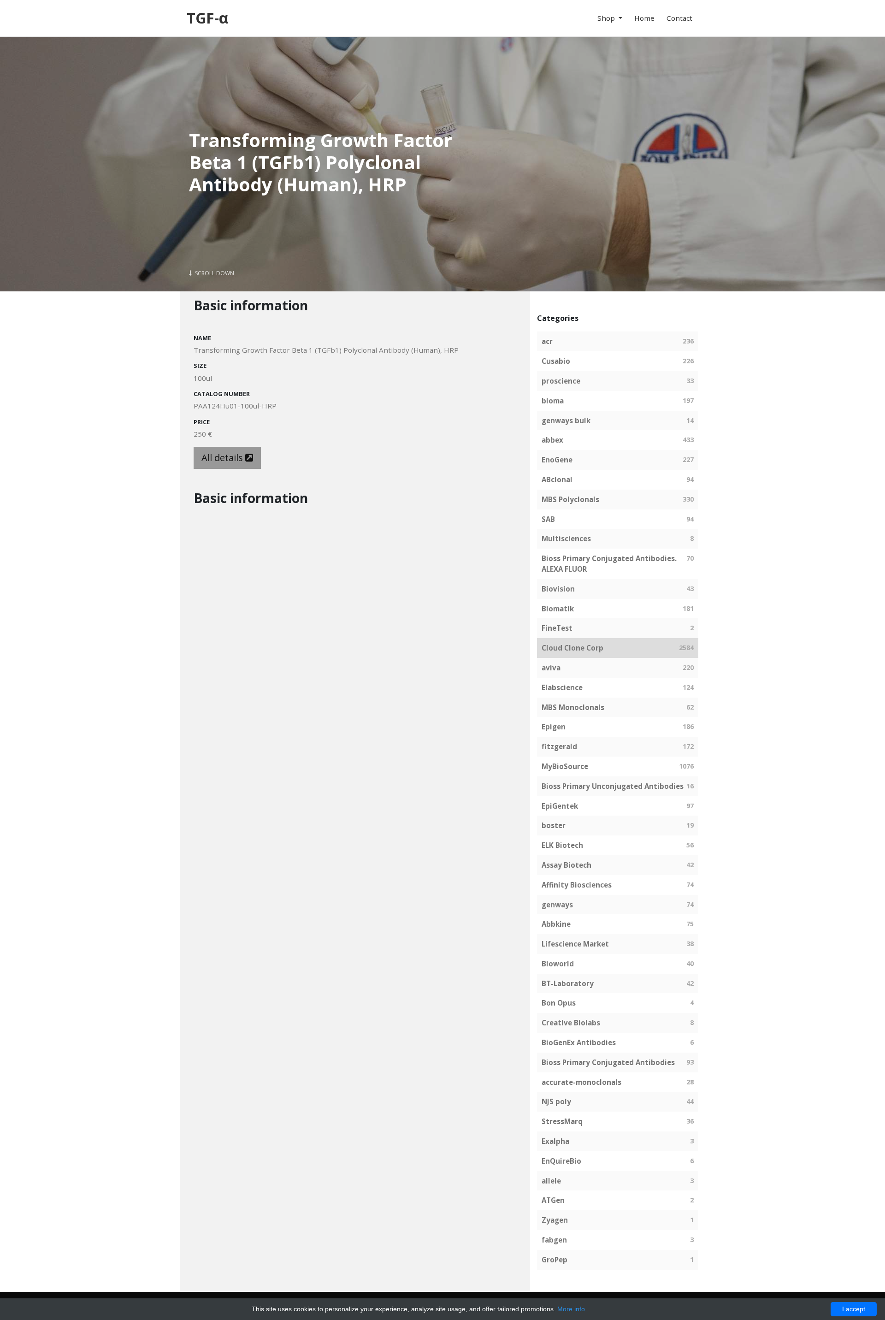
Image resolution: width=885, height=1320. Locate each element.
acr (547, 341)
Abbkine (556, 924)
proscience (561, 380)
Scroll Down (214, 273)
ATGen (553, 1200)
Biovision (558, 588)
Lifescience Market (575, 943)
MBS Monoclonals (573, 707)
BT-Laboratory (568, 983)
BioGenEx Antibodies (579, 1042)
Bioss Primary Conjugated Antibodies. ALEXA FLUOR (609, 564)
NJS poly (556, 1101)
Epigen (554, 726)
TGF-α (207, 18)
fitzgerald (559, 746)
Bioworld (558, 963)
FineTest (557, 628)
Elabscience (562, 687)
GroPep (554, 1259)
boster (554, 825)
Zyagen (555, 1220)
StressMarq (562, 1121)
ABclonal (557, 479)
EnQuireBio (561, 1161)
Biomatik (558, 608)
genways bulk (566, 420)
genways (557, 904)
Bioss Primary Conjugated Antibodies (608, 1062)
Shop (607, 18)
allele (551, 1180)
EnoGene (557, 459)
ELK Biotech (562, 845)
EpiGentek (560, 806)
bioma (553, 400)
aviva (551, 667)
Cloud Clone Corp (572, 647)
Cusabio (556, 361)
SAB (548, 519)
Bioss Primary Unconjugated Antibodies (613, 786)
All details (223, 457)
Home (644, 18)
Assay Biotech (566, 865)
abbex (552, 439)
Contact (679, 18)
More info (571, 1309)
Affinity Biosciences (577, 884)
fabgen (554, 1239)
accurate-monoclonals (581, 1082)
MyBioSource (565, 766)
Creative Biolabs (571, 1022)
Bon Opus (559, 1002)
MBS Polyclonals (570, 499)
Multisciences (566, 538)
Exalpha (555, 1141)
